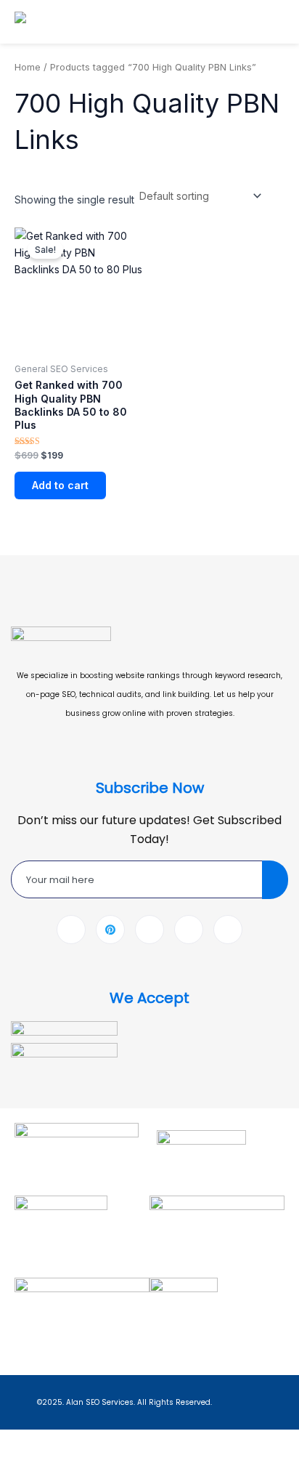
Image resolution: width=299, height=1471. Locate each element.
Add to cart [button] (60, 485)
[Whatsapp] (188, 929)
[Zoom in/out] (17, 1442)
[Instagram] (227, 929)
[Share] (92, 1442)
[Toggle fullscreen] (55, 1442)
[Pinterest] (110, 929)
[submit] (275, 880)
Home (28, 67)
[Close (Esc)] (130, 1442)
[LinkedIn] (149, 929)
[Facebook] (71, 929)
